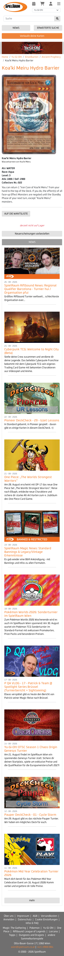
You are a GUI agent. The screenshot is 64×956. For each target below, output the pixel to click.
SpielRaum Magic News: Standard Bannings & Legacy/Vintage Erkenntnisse (27, 552)
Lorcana (53, 931)
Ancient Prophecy (51, 57)
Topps (12, 935)
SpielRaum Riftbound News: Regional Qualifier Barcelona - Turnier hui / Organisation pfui (30, 289)
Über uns (9, 916)
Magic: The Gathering (14, 928)
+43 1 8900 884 (45, 947)
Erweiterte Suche (48, 28)
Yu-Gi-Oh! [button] (38, 10)
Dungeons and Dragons (31, 935)
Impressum (23, 916)
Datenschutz (25, 919)
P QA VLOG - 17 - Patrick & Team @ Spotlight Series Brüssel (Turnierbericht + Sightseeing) (28, 687)
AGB (35, 916)
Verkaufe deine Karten (32, 36)
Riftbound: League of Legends (29, 931)
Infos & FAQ (32, 923)
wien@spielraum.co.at (23, 947)
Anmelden (8, 919)
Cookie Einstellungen (46, 919)
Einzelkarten (31, 57)
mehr (32, 900)
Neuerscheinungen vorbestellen (32, 234)
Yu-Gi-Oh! (16, 57)
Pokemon (34, 928)
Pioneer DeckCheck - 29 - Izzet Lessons (31, 420)
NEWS (32, 242)
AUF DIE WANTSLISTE (16, 214)
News (16, 28)
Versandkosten (49, 916)
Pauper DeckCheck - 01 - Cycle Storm (30, 814)
